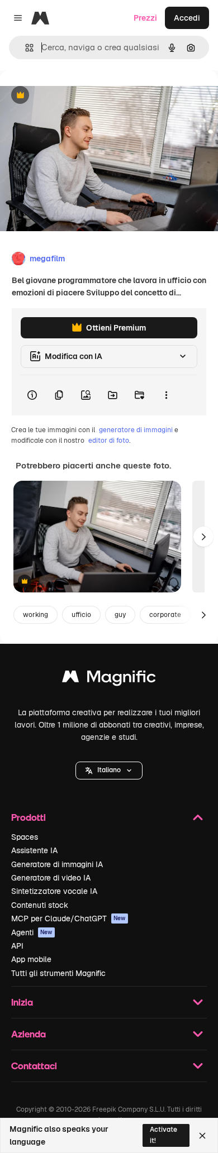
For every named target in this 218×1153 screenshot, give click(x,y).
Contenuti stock (39, 905)
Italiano (109, 770)
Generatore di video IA (51, 878)
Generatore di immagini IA (57, 864)
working (35, 614)
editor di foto (108, 440)
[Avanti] (203, 536)
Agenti (32, 932)
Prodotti (28, 817)
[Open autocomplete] (25, 48)
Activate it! (163, 1135)
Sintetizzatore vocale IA (54, 891)
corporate (165, 614)
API (17, 946)
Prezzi (145, 18)
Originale (74, 95)
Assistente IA (34, 850)
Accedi (187, 18)
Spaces (24, 837)
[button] (109, 770)
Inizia (22, 1002)
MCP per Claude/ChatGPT (68, 918)
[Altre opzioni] (166, 395)
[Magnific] (109, 679)
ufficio (81, 614)
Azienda (28, 1034)
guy (120, 614)
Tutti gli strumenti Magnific (58, 973)
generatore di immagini (136, 429)
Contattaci (34, 1065)
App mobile (31, 959)
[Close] (202, 1135)
